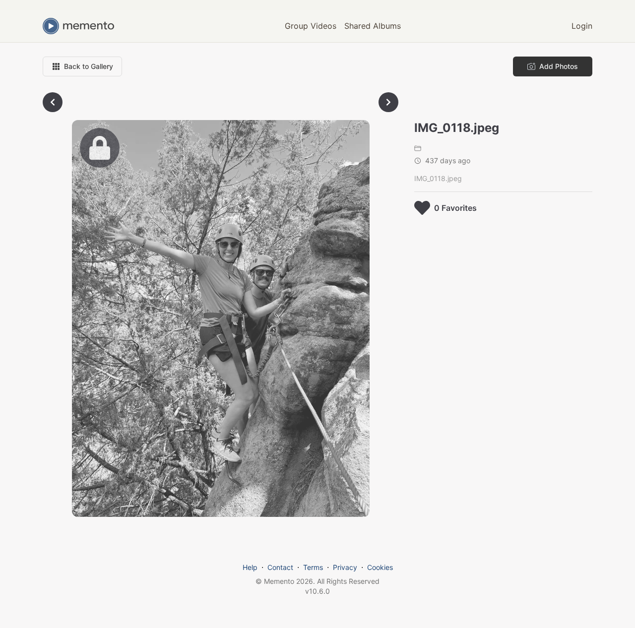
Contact (280, 567)
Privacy (345, 567)
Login (582, 26)
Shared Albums (372, 26)
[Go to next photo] (388, 102)
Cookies (380, 567)
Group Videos (310, 26)
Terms (313, 567)
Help (250, 567)
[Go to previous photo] (53, 102)
